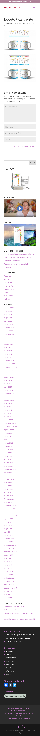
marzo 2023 (8, 417)
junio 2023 (8, 407)
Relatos (7, 299)
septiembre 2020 (11, 476)
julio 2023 (8, 403)
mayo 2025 (8, 354)
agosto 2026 (9, 308)
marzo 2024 (8, 390)
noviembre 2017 (10, 581)
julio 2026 (8, 311)
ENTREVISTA (9, 283)
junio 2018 (8, 562)
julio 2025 (8, 347)
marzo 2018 (8, 571)
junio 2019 (8, 525)
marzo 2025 (8, 357)
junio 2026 (8, 314)
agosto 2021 (8, 450)
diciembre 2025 (10, 334)
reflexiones (8, 296)
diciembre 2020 (10, 469)
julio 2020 (8, 483)
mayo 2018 (8, 565)
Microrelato (8, 286)
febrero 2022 (9, 446)
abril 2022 (8, 440)
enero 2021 (8, 466)
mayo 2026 (8, 318)
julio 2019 (7, 522)
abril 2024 (8, 387)
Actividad (7, 276)
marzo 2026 (8, 324)
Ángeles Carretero (14, 23)
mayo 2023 (8, 410)
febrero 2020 (9, 499)
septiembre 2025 (10, 341)
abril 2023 (8, 413)
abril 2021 (8, 459)
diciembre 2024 (10, 364)
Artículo (7, 279)
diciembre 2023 (10, 393)
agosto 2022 (9, 430)
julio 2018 (7, 558)
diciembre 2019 (10, 506)
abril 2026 (8, 321)
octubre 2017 (9, 585)
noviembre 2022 (10, 426)
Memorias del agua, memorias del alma (19, 254)
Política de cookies (11, 610)
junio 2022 (8, 433)
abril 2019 (8, 532)
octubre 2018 (9, 548)
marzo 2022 (8, 443)
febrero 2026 (9, 328)
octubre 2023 (9, 397)
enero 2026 (8, 331)
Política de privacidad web (14, 607)
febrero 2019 (9, 539)
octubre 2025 (9, 338)
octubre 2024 (9, 370)
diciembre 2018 (10, 545)
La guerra (7, 267)
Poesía (6, 292)
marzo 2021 (8, 463)
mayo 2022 (8, 436)
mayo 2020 (8, 489)
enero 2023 (8, 420)
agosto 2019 (8, 519)
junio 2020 (8, 486)
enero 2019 (8, 542)
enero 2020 (8, 502)
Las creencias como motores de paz (18, 257)
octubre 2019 (9, 512)
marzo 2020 (8, 496)
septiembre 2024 (10, 374)
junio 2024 (8, 384)
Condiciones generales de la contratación (20, 619)
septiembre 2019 (10, 515)
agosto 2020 (9, 479)
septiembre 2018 (10, 552)
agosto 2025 (9, 344)
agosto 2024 (9, 377)
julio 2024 (8, 380)
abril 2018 (8, 568)
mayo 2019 (8, 529)
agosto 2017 (8, 591)
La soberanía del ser (12, 261)
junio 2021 (8, 453)
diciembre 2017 (10, 578)
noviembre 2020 (10, 473)
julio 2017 (7, 595)
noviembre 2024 (10, 367)
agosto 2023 (9, 400)
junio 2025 (8, 351)
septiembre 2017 (10, 588)
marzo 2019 (8, 535)
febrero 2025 (9, 361)
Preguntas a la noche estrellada (16, 264)
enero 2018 (8, 575)
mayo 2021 (8, 456)
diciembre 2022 (10, 423)
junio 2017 (8, 598)
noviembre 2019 (10, 509)
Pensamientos (9, 289)
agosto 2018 (8, 555)
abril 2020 (8, 492)
